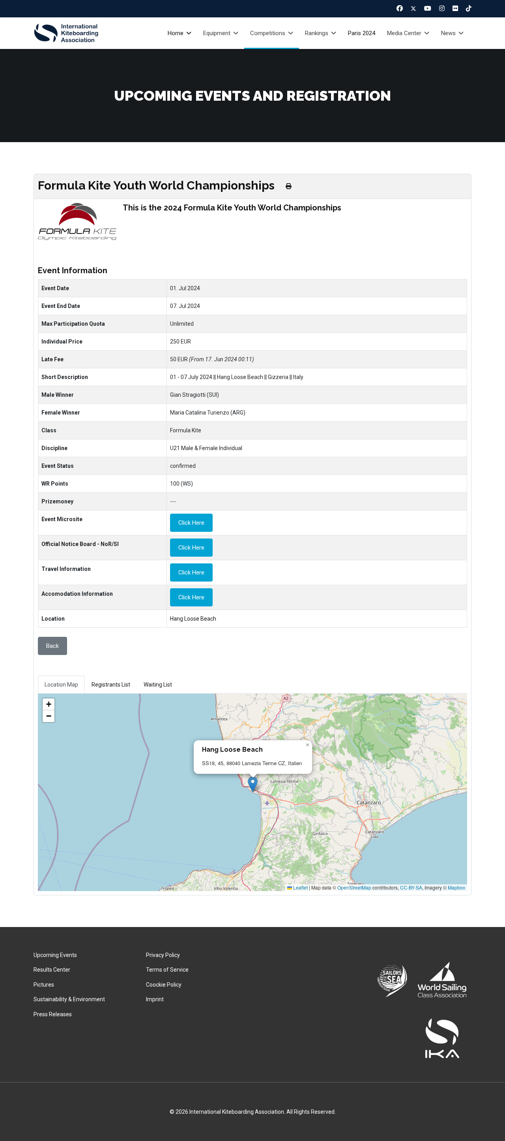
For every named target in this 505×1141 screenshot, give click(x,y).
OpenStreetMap (354, 887)
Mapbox (456, 887)
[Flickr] (455, 8)
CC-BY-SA (411, 887)
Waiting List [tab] (158, 684)
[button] (253, 784)
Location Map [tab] (61, 684)
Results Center (52, 969)
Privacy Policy (163, 955)
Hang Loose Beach (193, 619)
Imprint (155, 999)
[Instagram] (442, 8)
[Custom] (468, 8)
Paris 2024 (361, 33)
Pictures (44, 984)
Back (52, 645)
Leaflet (300, 887)
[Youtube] (427, 8)
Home (175, 33)
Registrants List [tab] (111, 684)
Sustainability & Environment (69, 999)
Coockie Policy (163, 984)
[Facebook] (400, 8)
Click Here (191, 522)
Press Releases (53, 1014)
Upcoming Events (55, 955)
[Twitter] (413, 9)
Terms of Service (167, 969)
